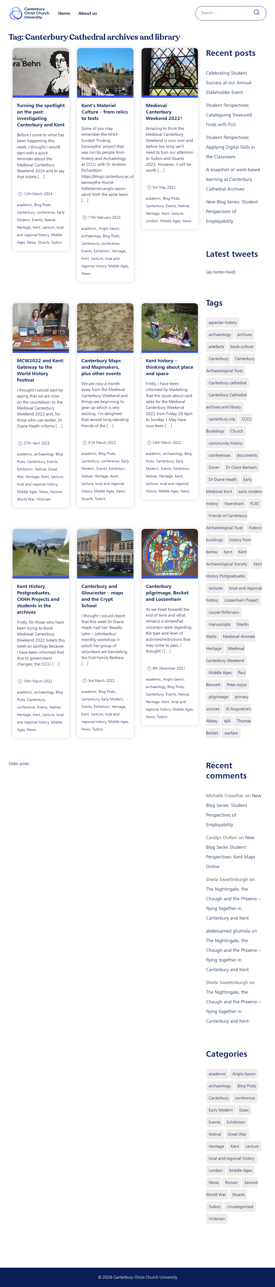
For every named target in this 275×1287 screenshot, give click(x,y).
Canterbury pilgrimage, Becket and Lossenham (167, 592)
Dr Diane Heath (223, 479)
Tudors (56, 242)
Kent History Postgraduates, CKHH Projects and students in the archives (38, 599)
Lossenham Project (241, 600)
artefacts (216, 346)
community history (225, 443)
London (152, 221)
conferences (219, 455)
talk (227, 720)
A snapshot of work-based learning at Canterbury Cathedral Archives (233, 179)
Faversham (234, 503)
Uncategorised (240, 1206)
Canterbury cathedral (228, 382)
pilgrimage (218, 696)
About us (87, 13)
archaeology (91, 236)
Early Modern (112, 699)
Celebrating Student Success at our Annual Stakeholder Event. (228, 82)
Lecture (48, 227)
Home (64, 13)
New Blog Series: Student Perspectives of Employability (232, 211)
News (31, 242)
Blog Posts (42, 205)
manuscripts (219, 624)
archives (244, 334)
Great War (237, 1134)
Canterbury (26, 212)
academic (24, 205)
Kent (36, 227)
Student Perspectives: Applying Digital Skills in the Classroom (230, 147)
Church (236, 431)
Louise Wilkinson (224, 612)
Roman (231, 1182)
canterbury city (222, 419)
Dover (214, 467)
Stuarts (43, 242)
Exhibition (102, 251)
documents (247, 455)
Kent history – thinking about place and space (169, 366)
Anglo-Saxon (109, 228)
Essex (244, 1110)
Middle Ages (118, 266)
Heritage (24, 227)
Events (37, 220)
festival (49, 220)
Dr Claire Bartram (241, 467)
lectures (216, 588)
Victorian (44, 499)
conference (46, 212)
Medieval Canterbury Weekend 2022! (164, 111)
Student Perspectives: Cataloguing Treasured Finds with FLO (229, 114)
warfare (231, 733)
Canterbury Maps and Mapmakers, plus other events (101, 366)
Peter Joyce (237, 684)
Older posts (19, 763)
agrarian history (223, 322)
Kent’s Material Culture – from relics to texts (104, 111)
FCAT (254, 503)
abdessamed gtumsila (228, 931)
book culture (241, 346)
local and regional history (37, 484)
